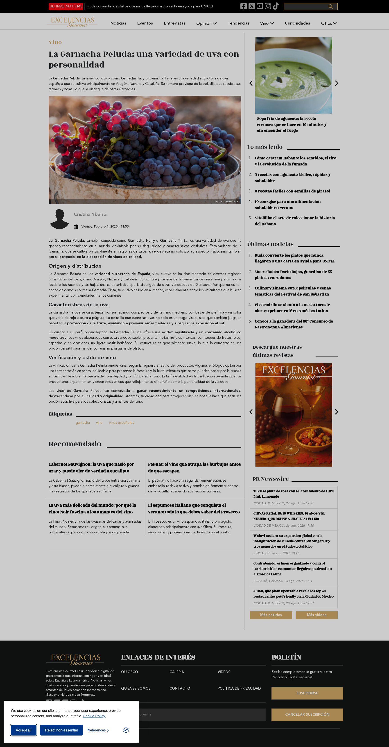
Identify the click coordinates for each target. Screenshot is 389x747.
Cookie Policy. (94, 715)
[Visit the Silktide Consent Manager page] (126, 730)
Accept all (24, 730)
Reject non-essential (61, 730)
